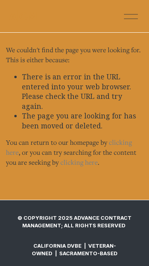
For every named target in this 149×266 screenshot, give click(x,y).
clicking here (79, 162)
